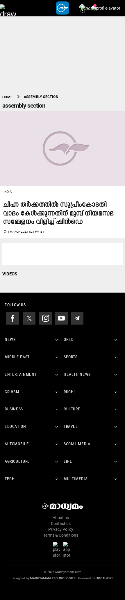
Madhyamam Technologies (53, 578)
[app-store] (67, 549)
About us (61, 517)
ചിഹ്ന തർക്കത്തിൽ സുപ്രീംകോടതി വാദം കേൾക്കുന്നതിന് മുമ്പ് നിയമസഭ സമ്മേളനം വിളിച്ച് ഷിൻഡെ (58, 213)
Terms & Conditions (60, 535)
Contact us (61, 523)
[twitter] (29, 318)
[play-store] (57, 549)
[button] (8, 8)
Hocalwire (104, 578)
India (7, 192)
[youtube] (61, 318)
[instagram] (45, 318)
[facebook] (12, 318)
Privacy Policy (60, 529)
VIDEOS (9, 274)
